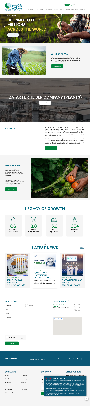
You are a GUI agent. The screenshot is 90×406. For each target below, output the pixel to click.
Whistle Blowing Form (10, 392)
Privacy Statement (9, 385)
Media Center (74, 9)
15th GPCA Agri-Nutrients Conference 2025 (71, 283)
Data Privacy (24, 389)
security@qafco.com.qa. (52, 394)
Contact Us (82, 9)
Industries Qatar (24, 379)
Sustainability (49, 9)
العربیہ (72, 5)
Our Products (40, 9)
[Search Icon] (83, 5)
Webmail (23, 386)
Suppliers (62, 9)
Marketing (56, 9)
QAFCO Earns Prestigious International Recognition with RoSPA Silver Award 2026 (17, 286)
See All (82, 247)
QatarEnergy (24, 375)
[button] (31, 9)
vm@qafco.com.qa (50, 393)
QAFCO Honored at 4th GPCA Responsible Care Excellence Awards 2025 (44, 277)
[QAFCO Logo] (13, 7)
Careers (68, 9)
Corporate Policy (9, 389)
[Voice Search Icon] (78, 5)
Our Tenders (8, 382)
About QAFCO (30, 9)
